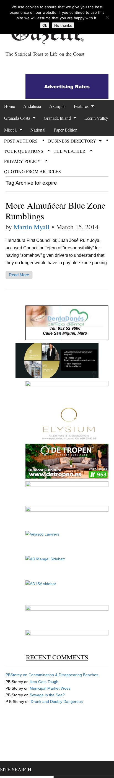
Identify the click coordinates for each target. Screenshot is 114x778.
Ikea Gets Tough (44, 681)
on (17, 675)
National (37, 130)
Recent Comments (57, 657)
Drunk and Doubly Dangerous (57, 701)
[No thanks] (107, 17)
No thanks (63, 25)
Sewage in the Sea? (47, 695)
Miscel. (10, 130)
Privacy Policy (22, 161)
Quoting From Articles (32, 171)
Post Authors (21, 141)
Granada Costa (17, 118)
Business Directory (72, 141)
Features (81, 106)
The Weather (70, 151)
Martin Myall (32, 226)
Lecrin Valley (96, 118)
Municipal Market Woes (50, 688)
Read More (19, 274)
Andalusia (32, 106)
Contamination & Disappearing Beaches (63, 675)
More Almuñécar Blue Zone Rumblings (55, 210)
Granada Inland (57, 118)
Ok (44, 25)
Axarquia (57, 106)
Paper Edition (65, 130)
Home (9, 106)
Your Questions (23, 151)
